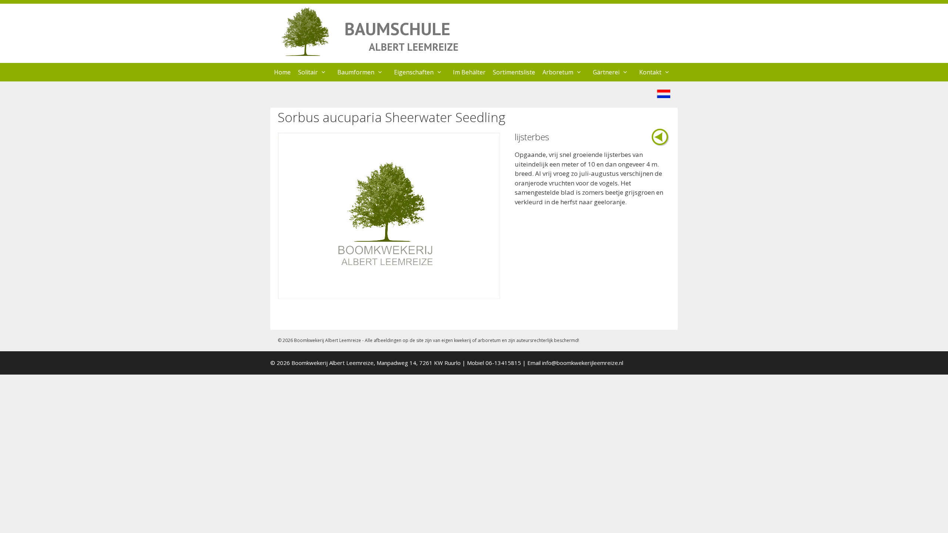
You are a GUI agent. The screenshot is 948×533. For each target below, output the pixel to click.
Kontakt (650, 72)
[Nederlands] (663, 95)
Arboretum (558, 72)
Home (282, 72)
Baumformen (355, 72)
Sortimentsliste (514, 72)
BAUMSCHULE (397, 28)
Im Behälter (469, 72)
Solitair (308, 72)
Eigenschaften (414, 72)
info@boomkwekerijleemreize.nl (582, 362)
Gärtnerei (606, 72)
